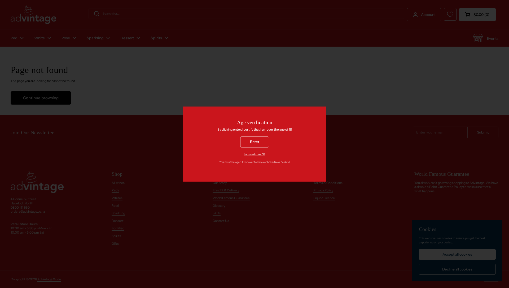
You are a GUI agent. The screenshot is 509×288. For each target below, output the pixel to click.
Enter (254, 142)
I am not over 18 (254, 154)
